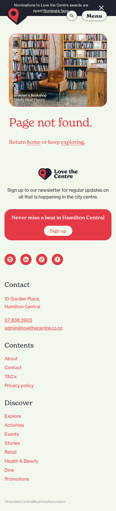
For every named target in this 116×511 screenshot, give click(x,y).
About (11, 358)
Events (12, 434)
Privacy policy (19, 385)
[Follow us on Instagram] (10, 259)
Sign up (58, 231)
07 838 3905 (18, 320)
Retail (11, 452)
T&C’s (10, 376)
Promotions (17, 479)
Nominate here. (56, 10)
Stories (12, 443)
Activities (14, 425)
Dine (9, 470)
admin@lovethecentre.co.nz (34, 328)
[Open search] (71, 15)
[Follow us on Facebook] (57, 259)
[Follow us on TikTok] (41, 259)
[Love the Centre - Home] (17, 16)
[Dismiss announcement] (101, 8)
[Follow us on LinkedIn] (26, 259)
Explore (13, 416)
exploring (72, 142)
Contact (13, 367)
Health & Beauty (21, 461)
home (34, 142)
